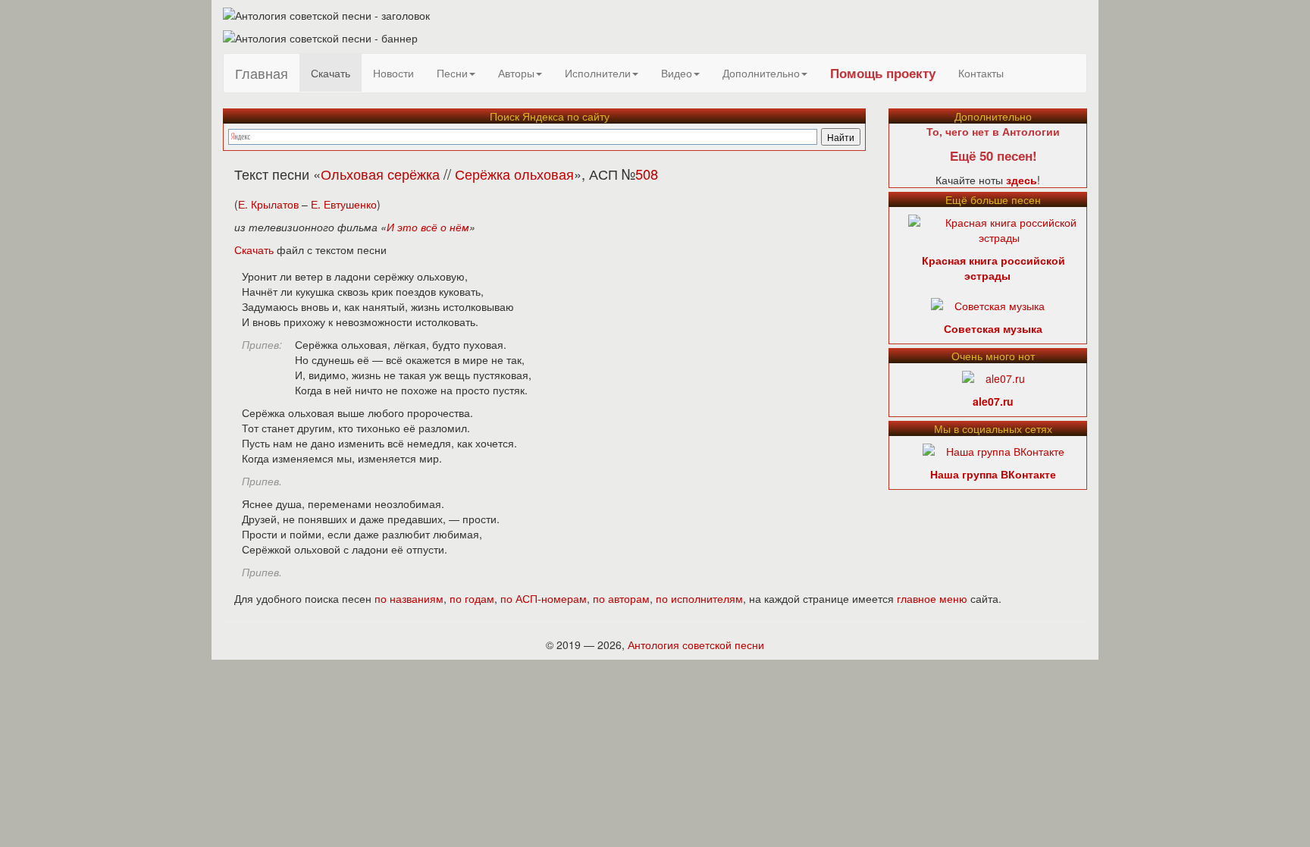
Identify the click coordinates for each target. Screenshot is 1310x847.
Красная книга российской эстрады (993, 268)
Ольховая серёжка (380, 174)
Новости (393, 72)
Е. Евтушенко (344, 204)
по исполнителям (699, 598)
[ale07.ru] (993, 376)
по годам (472, 598)
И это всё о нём (428, 226)
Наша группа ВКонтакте (993, 474)
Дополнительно (761, 72)
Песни (452, 72)
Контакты (981, 72)
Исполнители (598, 72)
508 (646, 174)
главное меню (932, 598)
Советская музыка (993, 328)
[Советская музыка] (987, 304)
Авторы (516, 72)
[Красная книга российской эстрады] (999, 228)
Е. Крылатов (268, 204)
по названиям (409, 598)
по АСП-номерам (543, 598)
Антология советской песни (696, 644)
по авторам (621, 598)
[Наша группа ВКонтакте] (993, 449)
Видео (676, 72)
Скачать (330, 72)
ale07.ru (993, 401)
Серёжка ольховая (514, 174)
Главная (261, 73)
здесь (1021, 179)
